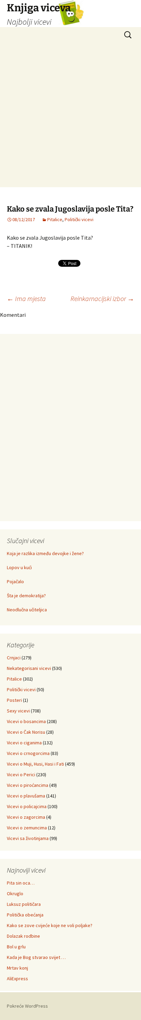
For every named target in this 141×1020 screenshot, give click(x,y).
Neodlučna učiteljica (27, 610)
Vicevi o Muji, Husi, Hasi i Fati (35, 764)
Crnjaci (14, 658)
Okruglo (15, 893)
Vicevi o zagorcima (26, 817)
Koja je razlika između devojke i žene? (45, 553)
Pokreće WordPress (27, 1006)
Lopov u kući (19, 567)
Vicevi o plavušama (26, 796)
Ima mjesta (26, 298)
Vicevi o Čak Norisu (26, 732)
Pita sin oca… (21, 883)
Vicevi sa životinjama (28, 838)
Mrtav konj (17, 968)
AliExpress (17, 978)
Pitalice (54, 219)
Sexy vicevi (18, 711)
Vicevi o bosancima (26, 721)
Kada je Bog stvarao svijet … (36, 957)
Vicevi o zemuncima (27, 828)
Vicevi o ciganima (24, 743)
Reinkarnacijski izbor (102, 298)
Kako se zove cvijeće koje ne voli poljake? (49, 925)
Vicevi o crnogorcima (28, 753)
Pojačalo (15, 581)
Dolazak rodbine (23, 936)
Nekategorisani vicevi (29, 668)
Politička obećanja (25, 915)
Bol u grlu (16, 947)
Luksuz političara (24, 904)
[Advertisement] (70, 116)
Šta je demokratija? (26, 595)
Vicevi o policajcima (27, 806)
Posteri (14, 700)
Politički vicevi (79, 219)
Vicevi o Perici (21, 774)
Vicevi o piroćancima (27, 785)
